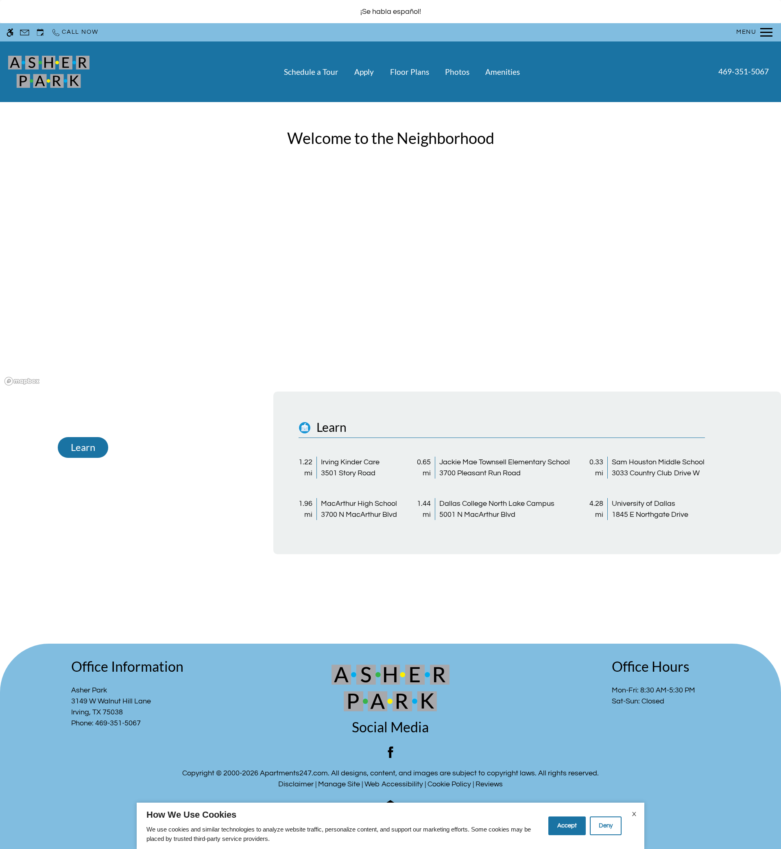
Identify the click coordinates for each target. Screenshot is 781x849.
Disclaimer (296, 784)
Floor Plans (409, 71)
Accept (567, 826)
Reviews (489, 784)
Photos (457, 71)
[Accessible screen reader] (10, 32)
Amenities (502, 71)
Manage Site (339, 784)
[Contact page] (24, 32)
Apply (364, 71)
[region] (390, 283)
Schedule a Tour (311, 71)
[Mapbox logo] (22, 381)
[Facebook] (390, 752)
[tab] (83, 447)
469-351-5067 (743, 71)
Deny (606, 826)
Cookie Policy (449, 784)
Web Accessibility (393, 784)
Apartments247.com (294, 773)
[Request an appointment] (40, 32)
